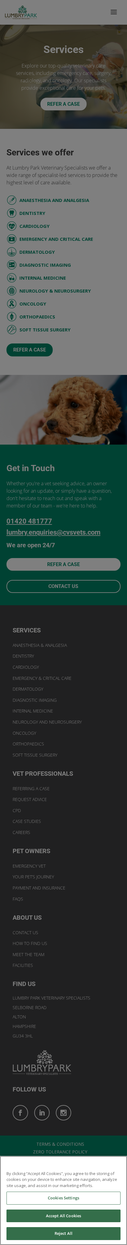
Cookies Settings (63, 1198)
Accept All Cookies (63, 1215)
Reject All (63, 1233)
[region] (63, 1200)
